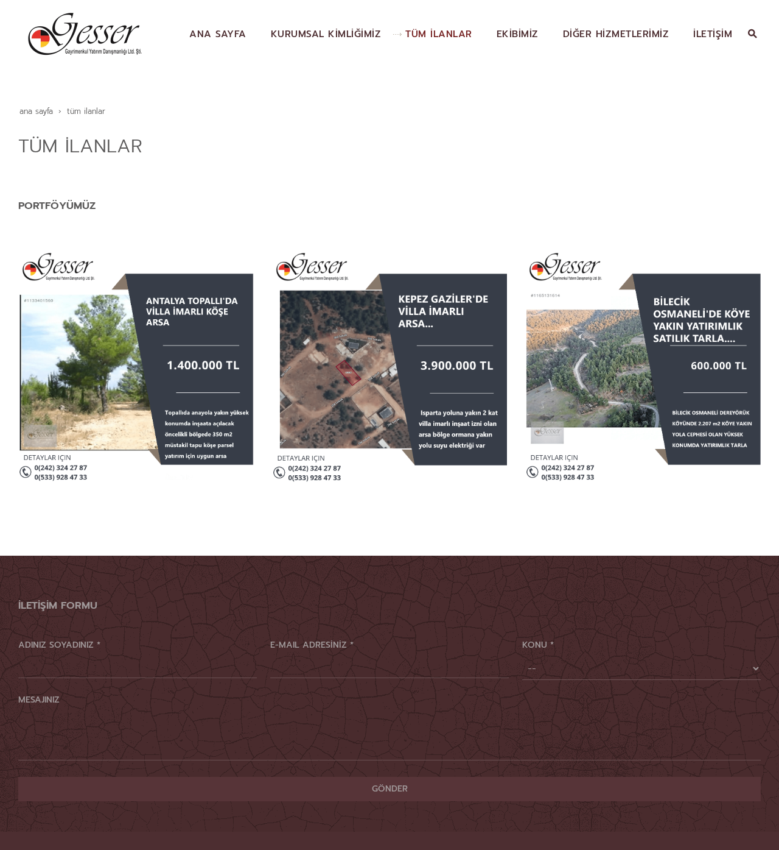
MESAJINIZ (39, 699)
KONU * (538, 645)
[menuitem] (211, 34)
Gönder (390, 788)
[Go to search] (752, 33)
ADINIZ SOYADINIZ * (59, 645)
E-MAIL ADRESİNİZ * (312, 645)
